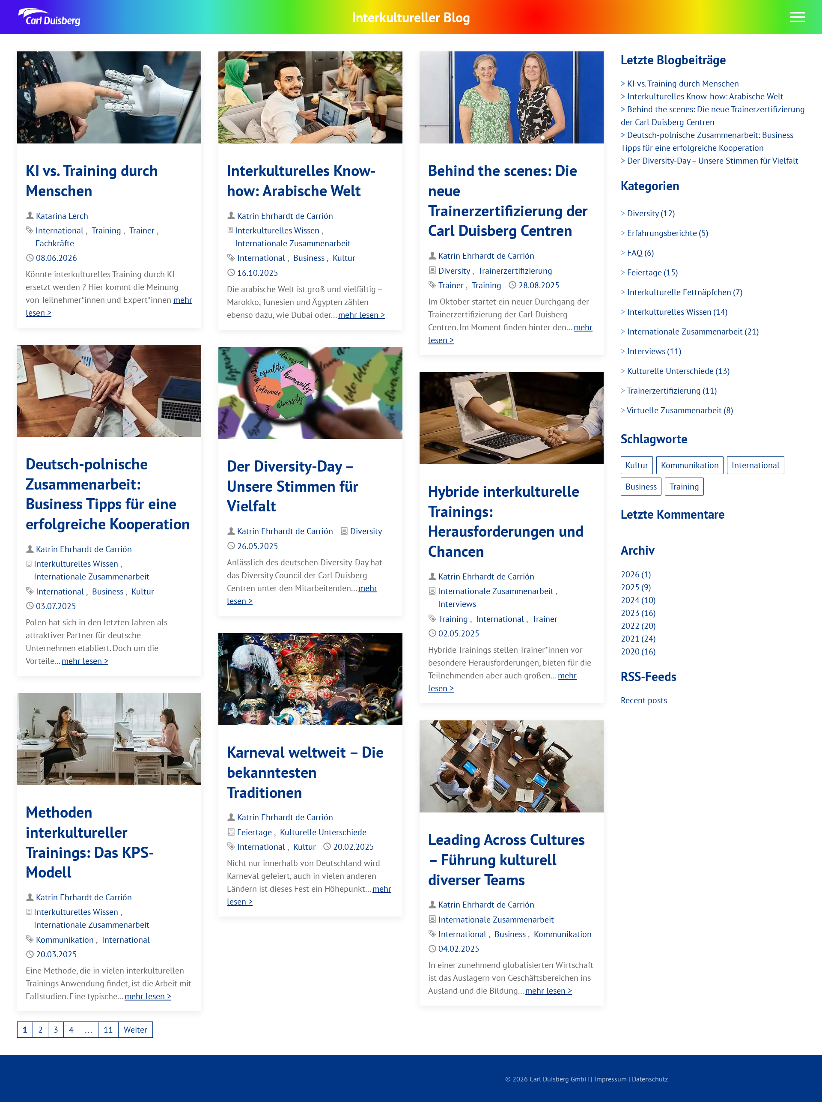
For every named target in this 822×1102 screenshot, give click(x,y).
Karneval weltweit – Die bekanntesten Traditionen (305, 772)
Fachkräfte (55, 243)
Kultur (344, 257)
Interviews (457, 603)
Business (309, 257)
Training (106, 230)
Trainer (142, 230)
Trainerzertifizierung (515, 270)
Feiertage (254, 832)
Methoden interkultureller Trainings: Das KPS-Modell (90, 842)
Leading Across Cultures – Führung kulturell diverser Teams (506, 859)
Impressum (610, 1079)
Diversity (454, 270)
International (59, 230)
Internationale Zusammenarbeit (293, 243)
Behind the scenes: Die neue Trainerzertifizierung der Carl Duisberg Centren (508, 200)
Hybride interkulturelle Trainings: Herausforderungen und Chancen (506, 521)
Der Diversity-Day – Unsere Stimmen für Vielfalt (292, 486)
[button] (797, 17)
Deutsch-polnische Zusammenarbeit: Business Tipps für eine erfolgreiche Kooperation (108, 494)
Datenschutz (650, 1079)
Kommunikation (65, 939)
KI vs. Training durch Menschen (92, 180)
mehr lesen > (361, 314)
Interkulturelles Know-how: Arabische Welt (301, 180)
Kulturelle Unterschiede (323, 832)
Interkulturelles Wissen (277, 230)
